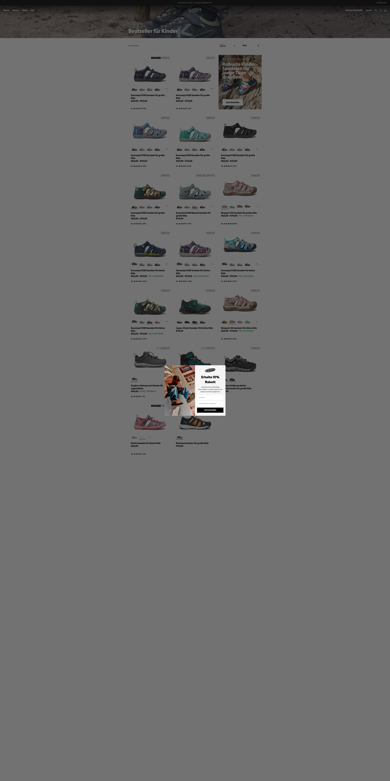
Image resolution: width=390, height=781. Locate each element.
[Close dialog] (224, 367)
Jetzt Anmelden (210, 410)
